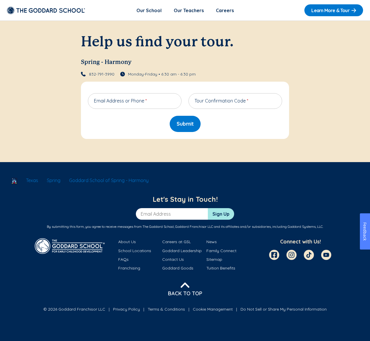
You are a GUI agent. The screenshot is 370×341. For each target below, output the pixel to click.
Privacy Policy (126, 309)
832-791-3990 (101, 74)
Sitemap (214, 259)
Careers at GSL (176, 241)
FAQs (123, 259)
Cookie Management (213, 309)
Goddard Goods (177, 268)
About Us (127, 241)
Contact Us (173, 259)
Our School (149, 10)
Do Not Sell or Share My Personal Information (283, 309)
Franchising (129, 268)
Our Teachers (189, 10)
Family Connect (221, 250)
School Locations (134, 250)
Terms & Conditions (166, 309)
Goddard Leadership (182, 250)
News (211, 241)
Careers (225, 10)
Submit (185, 123)
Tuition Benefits (220, 268)
